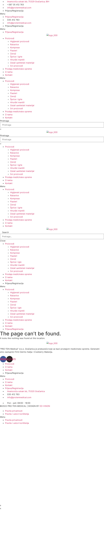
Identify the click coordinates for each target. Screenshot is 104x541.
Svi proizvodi (16, 66)
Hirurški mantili (17, 59)
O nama (8, 72)
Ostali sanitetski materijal (22, 62)
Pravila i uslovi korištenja (17, 414)
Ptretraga (4, 121)
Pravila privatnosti (13, 411)
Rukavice (14, 44)
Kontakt (8, 75)
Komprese (15, 47)
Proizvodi (9, 38)
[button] (52, 13)
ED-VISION (45, 406)
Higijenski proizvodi (19, 41)
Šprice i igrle (16, 56)
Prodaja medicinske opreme (18, 69)
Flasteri (13, 50)
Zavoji (13, 53)
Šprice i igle (15, 262)
